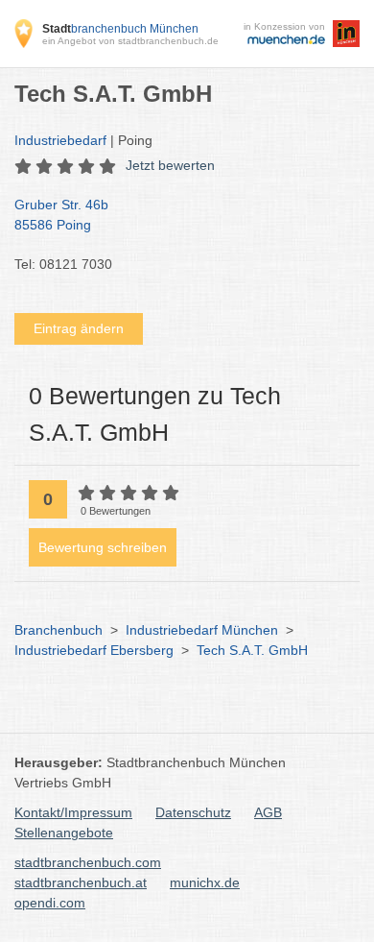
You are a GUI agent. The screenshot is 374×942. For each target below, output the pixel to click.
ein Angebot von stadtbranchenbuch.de (130, 41)
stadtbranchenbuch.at (80, 882)
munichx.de (205, 882)
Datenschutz (193, 812)
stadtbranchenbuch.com (87, 862)
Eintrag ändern (79, 328)
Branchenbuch (58, 630)
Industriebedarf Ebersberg (94, 650)
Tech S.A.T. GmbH (252, 650)
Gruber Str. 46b (61, 214)
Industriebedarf (60, 140)
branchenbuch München (120, 29)
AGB (268, 812)
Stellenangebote (63, 832)
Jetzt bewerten (170, 165)
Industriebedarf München (202, 630)
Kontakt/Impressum (73, 812)
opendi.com (49, 902)
